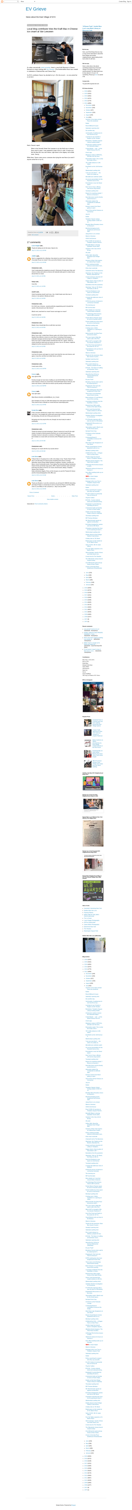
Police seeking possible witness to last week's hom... (94, 265)
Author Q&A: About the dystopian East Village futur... (93, 256)
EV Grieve (36, 8)
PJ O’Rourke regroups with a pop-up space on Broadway (94, 420)
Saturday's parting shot (92, 361)
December (89, 105)
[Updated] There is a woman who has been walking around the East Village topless (98, 723)
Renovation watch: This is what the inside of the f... (94, 159)
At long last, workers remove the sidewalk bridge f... (93, 145)
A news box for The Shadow (93, 556)
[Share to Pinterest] (58, 232)
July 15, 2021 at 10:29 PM (39, 368)
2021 (86, 103)
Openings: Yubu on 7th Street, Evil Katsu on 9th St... (94, 287)
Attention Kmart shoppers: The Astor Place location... (94, 461)
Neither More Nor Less (90, 910)
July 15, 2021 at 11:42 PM (39, 423)
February (88, 582)
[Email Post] (46, 232)
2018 (86, 592)
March (88, 580)
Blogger (73, 1505)
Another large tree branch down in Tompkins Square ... (94, 457)
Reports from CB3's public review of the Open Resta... (94, 406)
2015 (86, 600)
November (89, 107)
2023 (86, 98)
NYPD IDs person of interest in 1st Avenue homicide (94, 301)
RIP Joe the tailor (90, 307)
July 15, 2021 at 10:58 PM (39, 386)
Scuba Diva (35, 410)
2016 (86, 597)
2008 (86, 616)
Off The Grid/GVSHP (89, 922)
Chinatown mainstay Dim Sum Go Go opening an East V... (94, 529)
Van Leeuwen (50, 69)
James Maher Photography (91, 924)
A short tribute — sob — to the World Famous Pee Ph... (94, 149)
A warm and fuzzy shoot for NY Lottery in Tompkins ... (94, 277)
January (88, 584)
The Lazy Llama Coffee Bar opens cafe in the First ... (93, 338)
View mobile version (52, 499)
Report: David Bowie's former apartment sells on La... (94, 447)
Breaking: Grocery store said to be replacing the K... (94, 382)
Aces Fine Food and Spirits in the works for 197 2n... (94, 345)
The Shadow (87, 929)
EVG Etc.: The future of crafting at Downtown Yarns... (94, 368)
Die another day (90, 130)
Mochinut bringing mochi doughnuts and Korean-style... (93, 230)
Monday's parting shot (92, 325)
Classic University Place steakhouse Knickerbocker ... (94, 568)
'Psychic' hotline (90, 497)
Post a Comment (34, 492)
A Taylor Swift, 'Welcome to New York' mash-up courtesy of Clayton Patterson (98, 733)
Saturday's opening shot (92, 128)
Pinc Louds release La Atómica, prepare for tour (93, 364)
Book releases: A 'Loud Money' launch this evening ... (94, 398)
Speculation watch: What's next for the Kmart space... (94, 427)
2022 (86, 100)
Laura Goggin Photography (91, 920)
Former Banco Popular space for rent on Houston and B (94, 318)
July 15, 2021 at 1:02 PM (38, 276)
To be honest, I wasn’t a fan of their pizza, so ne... (92, 650)
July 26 (88, 214)
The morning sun (90, 305)
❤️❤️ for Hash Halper (92, 476)
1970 (86, 621)
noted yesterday (45, 67)
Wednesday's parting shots (93, 413)
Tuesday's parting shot (92, 191)
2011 (86, 609)
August (88, 115)
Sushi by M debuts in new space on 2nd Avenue (93, 291)
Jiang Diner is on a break (93, 233)
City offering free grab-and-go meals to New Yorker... (94, 563)
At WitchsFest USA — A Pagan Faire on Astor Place (94, 453)
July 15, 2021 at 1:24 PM (38, 286)
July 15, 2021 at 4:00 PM (38, 327)
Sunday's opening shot (92, 359)
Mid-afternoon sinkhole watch (94, 176)
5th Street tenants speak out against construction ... (93, 521)
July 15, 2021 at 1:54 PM (38, 298)
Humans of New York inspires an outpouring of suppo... (94, 261)
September (89, 112)
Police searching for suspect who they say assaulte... (93, 490)
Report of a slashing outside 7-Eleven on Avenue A (94, 194)
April (87, 577)
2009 (86, 614)
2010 (86, 612)
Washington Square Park (91, 931)
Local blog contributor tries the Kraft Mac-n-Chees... (94, 402)
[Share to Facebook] (56, 232)
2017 (86, 595)
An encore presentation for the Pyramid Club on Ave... (94, 179)
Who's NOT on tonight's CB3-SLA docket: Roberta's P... (94, 341)
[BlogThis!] (52, 232)
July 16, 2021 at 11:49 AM (39, 489)
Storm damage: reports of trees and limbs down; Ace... (94, 553)
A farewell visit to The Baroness (94, 270)
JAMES (34, 256)
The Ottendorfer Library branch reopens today (94, 559)
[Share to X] (54, 232)
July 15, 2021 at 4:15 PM (38, 346)
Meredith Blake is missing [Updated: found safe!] (93, 245)
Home (53, 496)
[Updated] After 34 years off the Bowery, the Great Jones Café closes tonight (98, 754)
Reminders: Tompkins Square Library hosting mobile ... (94, 141)
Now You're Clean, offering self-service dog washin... (93, 187)
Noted (87, 123)
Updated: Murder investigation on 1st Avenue (94, 416)
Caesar (34, 374)
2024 (86, 96)
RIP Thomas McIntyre (92, 518)
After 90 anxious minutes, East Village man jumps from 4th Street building (98, 764)
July (87, 117)
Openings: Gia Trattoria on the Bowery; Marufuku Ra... (94, 273)
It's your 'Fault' (89, 379)
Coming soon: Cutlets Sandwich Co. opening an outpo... (94, 329)
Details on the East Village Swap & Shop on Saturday (94, 512)
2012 (86, 607)
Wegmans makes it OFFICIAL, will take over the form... (94, 155)
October (88, 110)
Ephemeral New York (90, 926)
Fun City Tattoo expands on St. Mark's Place (94, 549)
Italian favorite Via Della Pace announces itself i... (94, 334)
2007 (86, 619)
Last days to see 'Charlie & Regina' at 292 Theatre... (93, 137)
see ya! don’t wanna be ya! (91, 629)
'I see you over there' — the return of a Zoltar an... (93, 173)
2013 (86, 604)
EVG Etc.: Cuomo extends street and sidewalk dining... (94, 500)
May (87, 575)
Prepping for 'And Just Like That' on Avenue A (93, 386)
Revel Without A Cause (92, 126)
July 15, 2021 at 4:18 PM (38, 358)
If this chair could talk (91, 268)
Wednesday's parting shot (93, 170)
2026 (86, 91)
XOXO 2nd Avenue (91, 238)
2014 (86, 602)
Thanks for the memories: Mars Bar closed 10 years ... (94, 355)
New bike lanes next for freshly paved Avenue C (94, 197)
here (96, 74)
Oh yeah (88, 252)
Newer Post (31, 496)
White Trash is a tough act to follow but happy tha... (92, 643)
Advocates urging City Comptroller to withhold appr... (93, 202)
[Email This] (50, 232)
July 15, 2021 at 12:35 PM (39, 250)
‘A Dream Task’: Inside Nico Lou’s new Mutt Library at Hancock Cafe (92, 28)
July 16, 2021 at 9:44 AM (38, 441)
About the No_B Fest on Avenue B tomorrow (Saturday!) (92, 375)
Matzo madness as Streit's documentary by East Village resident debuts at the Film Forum (98, 743)
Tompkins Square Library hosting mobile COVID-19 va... (93, 220)
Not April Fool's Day (91, 431)
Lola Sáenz (35, 456)
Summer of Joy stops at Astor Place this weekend (94, 120)
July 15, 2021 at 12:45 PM (39, 262)
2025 (86, 93)
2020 (86, 588)
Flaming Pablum (88, 912)
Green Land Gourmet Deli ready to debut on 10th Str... (94, 410)
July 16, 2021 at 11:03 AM (39, 475)
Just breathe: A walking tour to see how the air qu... (94, 133)
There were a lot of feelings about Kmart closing (93, 394)
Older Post (75, 496)
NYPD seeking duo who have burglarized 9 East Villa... (94, 390)
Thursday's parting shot (92, 515)
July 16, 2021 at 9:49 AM (38, 451)
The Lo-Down (88, 918)
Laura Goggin (35, 245)
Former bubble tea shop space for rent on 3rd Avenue (94, 322)
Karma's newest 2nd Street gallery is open (93, 207)
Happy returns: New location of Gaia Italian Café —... (94, 281)
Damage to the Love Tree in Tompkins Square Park (93, 481)
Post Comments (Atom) (41, 504)
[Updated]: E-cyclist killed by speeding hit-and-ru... (93, 504)
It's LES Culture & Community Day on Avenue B (94, 494)
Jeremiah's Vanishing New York (93, 908)
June (87, 572)
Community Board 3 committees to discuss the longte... (93, 439)
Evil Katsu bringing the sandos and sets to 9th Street (94, 525)
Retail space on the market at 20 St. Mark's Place (94, 541)
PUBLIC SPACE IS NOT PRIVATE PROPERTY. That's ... (93, 633)
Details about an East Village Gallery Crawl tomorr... (94, 535)
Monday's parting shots (92, 450)
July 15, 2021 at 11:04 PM (39, 404)
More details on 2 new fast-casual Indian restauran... (93, 310)
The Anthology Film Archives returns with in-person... (93, 314)
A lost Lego (89, 152)
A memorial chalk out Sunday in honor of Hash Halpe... (94, 508)
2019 (86, 590)
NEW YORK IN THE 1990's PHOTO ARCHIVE (91, 915)
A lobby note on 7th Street (93, 538)
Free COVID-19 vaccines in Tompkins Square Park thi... (94, 241)
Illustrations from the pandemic (94, 284)
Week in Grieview (90, 236)
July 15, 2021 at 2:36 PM (38, 317)
